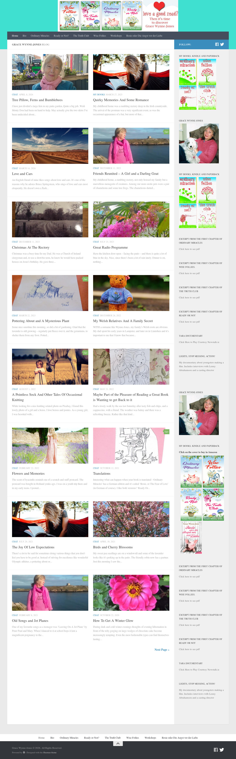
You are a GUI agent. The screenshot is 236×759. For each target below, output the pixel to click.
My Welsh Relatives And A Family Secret (123, 320)
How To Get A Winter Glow (113, 620)
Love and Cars (22, 173)
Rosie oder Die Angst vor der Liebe (144, 35)
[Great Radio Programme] (131, 219)
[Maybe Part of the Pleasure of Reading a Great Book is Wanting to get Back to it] (131, 367)
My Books (99, 94)
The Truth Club (81, 35)
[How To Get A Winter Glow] (131, 593)
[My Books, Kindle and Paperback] (197, 108)
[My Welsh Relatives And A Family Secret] (131, 293)
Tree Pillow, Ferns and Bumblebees (37, 99)
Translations (101, 473)
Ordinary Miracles (40, 35)
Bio (24, 35)
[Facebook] (217, 44)
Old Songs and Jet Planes (30, 620)
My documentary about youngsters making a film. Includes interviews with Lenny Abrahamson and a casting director (201, 366)
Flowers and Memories (28, 473)
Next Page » (162, 649)
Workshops (116, 35)
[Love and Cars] (50, 146)
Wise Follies (99, 35)
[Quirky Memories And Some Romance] (131, 72)
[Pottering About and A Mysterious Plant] (50, 293)
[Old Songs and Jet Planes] (50, 593)
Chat (15, 94)
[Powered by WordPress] (24, 752)
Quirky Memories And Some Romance (121, 99)
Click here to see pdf (189, 248)
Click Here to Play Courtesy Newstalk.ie (199, 342)
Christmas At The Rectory (30, 247)
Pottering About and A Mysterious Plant (40, 320)
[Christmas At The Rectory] (50, 219)
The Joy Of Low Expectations (33, 547)
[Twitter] (222, 44)
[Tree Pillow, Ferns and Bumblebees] (50, 72)
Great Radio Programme (110, 247)
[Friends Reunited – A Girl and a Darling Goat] (131, 146)
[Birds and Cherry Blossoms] (131, 519)
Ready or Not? (61, 35)
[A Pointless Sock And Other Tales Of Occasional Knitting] (50, 367)
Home (15, 35)
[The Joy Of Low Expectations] (50, 519)
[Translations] (131, 446)
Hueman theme (50, 752)
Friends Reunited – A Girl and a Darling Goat (125, 173)
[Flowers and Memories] (50, 446)
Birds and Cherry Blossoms (113, 547)
